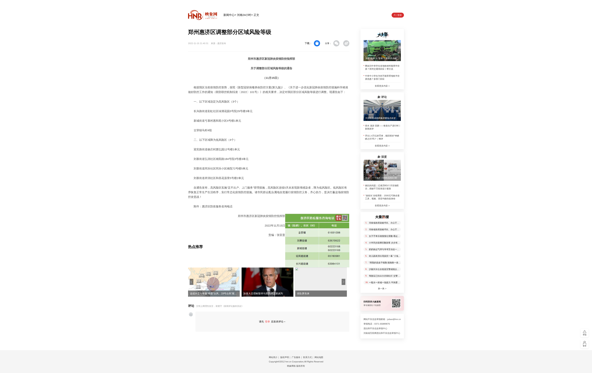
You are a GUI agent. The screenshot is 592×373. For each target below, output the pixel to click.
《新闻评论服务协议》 (233, 306)
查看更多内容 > (382, 86)
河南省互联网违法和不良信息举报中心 (382, 333)
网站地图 (318, 357)
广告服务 (296, 357)
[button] (191, 282)
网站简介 (273, 357)
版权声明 (284, 357)
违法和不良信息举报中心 (375, 328)
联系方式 (307, 357)
